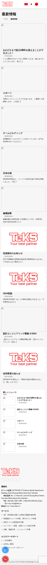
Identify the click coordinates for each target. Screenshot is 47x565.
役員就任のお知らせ (13, 253)
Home (5, 19)
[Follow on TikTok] (7, 480)
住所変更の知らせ (11, 373)
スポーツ (7, 93)
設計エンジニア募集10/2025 (28, 409)
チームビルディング (13, 133)
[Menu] (43, 4)
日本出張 (7, 173)
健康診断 (7, 213)
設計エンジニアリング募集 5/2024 (19, 333)
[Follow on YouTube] (18, 480)
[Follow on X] (10, 480)
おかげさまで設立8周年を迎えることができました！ (23, 51)
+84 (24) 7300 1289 (14, 501)
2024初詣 (7, 293)
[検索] (36, 4)
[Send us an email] (14, 480)
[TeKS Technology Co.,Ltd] (7, 4)
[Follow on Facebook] (3, 480)
